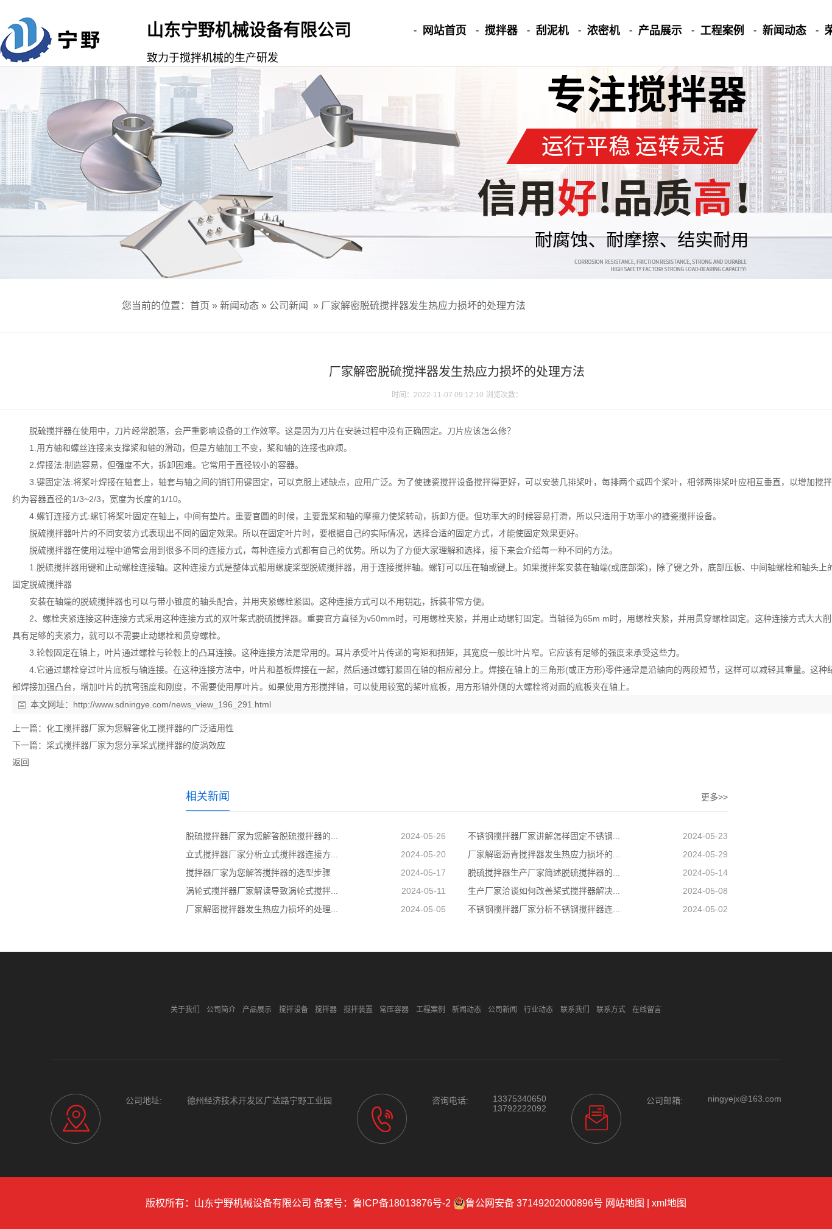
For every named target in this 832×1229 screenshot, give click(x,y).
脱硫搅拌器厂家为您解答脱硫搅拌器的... (262, 836)
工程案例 (722, 30)
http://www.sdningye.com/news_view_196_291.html (172, 704)
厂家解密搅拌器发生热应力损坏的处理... (262, 909)
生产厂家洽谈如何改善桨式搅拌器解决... (544, 891)
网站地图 (624, 1203)
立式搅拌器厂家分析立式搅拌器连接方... (262, 854)
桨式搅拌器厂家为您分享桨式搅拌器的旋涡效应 (135, 745)
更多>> (714, 797)
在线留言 (646, 1009)
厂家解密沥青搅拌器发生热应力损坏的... (544, 854)
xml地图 (669, 1203)
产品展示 (660, 30)
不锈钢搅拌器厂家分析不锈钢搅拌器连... (544, 909)
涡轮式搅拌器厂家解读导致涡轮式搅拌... (262, 891)
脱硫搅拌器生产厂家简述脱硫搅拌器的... (544, 872)
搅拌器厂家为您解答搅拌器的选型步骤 (258, 872)
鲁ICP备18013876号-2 (402, 1203)
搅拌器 (501, 30)
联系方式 (611, 1009)
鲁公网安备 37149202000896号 (534, 1203)
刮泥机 (552, 30)
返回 (20, 762)
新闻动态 (784, 30)
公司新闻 (288, 305)
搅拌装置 (358, 1009)
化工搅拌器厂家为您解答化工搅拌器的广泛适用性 (140, 728)
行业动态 (538, 1009)
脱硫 (37, 431)
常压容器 (394, 1009)
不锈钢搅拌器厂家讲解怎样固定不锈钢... (544, 836)
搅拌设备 (457, 482)
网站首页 (445, 30)
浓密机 (603, 30)
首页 (200, 305)
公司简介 (221, 1009)
